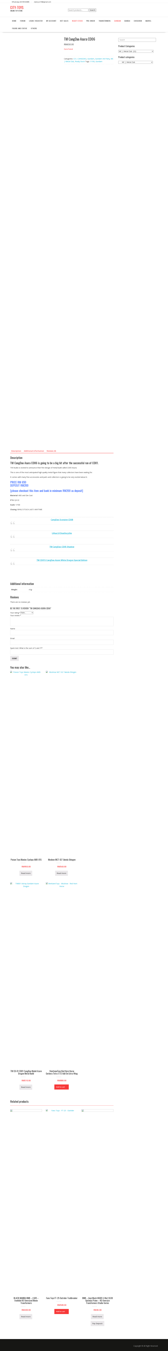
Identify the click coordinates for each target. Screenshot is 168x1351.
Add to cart (60, 1087)
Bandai (127, 20)
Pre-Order (90, 20)
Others (34, 28)
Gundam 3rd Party (102, 59)
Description (16, 451)
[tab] (16, 451)
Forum (22, 20)
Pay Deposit (97, 1323)
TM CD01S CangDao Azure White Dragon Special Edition (62, 560)
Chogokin (138, 20)
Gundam (117, 20)
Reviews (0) (51, 451)
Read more (26, 873)
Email (12, 638)
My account (51, 20)
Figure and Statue (19, 28)
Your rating (15, 612)
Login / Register (36, 20)
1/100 (92, 61)
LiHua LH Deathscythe (62, 533)
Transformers (105, 20)
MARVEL (148, 20)
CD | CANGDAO (79, 59)
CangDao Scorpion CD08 (62, 519)
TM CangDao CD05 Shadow (61, 547)
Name (12, 628)
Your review (15, 615)
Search (92, 10)
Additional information (34, 451)
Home (14, 20)
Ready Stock (77, 20)
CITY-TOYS (16, 7)
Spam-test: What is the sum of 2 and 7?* (26, 648)
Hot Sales (64, 20)
